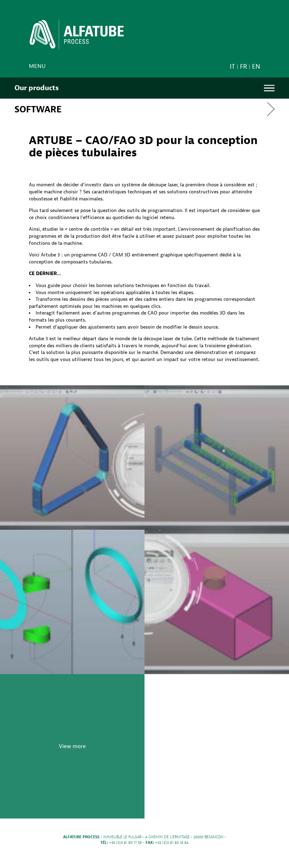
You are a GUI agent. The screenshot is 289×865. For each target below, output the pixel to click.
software (38, 109)
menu (37, 66)
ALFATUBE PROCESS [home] (76, 37)
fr (243, 67)
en (256, 67)
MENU (269, 88)
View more (72, 746)
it (232, 67)
